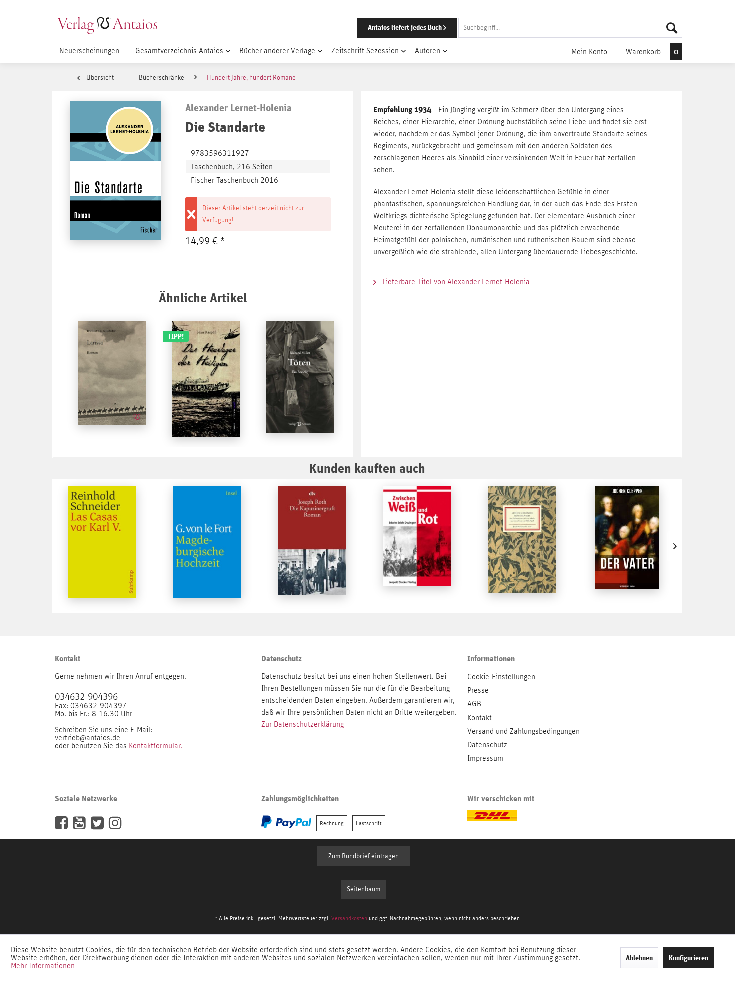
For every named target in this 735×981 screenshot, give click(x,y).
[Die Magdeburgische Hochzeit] (207, 546)
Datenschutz (488, 745)
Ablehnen (639, 958)
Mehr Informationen (43, 966)
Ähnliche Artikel (203, 297)
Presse (478, 690)
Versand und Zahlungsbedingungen (524, 731)
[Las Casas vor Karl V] (102, 546)
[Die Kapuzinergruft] (312, 546)
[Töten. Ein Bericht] (300, 380)
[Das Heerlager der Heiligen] (206, 380)
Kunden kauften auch (368, 468)
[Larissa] (112, 380)
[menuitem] (506, 28)
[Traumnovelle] (522, 546)
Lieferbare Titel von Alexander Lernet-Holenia (455, 282)
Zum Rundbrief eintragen (363, 856)
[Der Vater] (627, 546)
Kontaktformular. (155, 746)
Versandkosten (350, 918)
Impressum (486, 758)
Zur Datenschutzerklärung (303, 724)
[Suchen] (672, 28)
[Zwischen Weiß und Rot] (417, 546)
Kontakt (480, 718)
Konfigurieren (688, 958)
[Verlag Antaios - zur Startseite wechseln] (108, 25)
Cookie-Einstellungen (502, 677)
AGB (475, 704)
